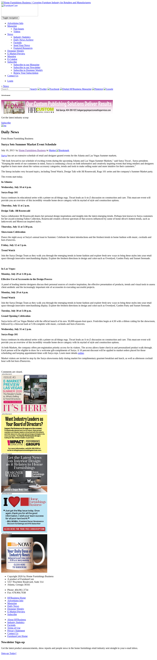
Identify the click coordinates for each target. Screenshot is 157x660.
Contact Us (12, 75)
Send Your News (21, 45)
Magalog (11, 56)
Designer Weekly (15, 51)
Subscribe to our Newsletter (26, 67)
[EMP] (24, 412)
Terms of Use (13, 628)
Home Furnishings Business (32, 150)
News (10, 34)
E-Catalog (12, 59)
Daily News (13, 606)
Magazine (12, 26)
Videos (16, 31)
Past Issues (18, 28)
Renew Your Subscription (25, 73)
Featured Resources (23, 48)
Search (33, 89)
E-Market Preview (16, 53)
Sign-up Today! (8, 653)
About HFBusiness (16, 619)
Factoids (17, 42)
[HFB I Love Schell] (24, 532)
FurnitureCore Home (17, 636)
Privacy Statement (16, 630)
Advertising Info (15, 23)
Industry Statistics (22, 37)
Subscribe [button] (6, 122)
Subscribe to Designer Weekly (28, 70)
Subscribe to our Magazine (26, 64)
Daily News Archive (23, 39)
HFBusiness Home (16, 598)
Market (52, 150)
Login (10, 81)
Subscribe (12, 62)
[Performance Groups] (24, 452)
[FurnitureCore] (19, 15)
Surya (4, 155)
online (81, 353)
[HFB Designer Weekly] (24, 492)
